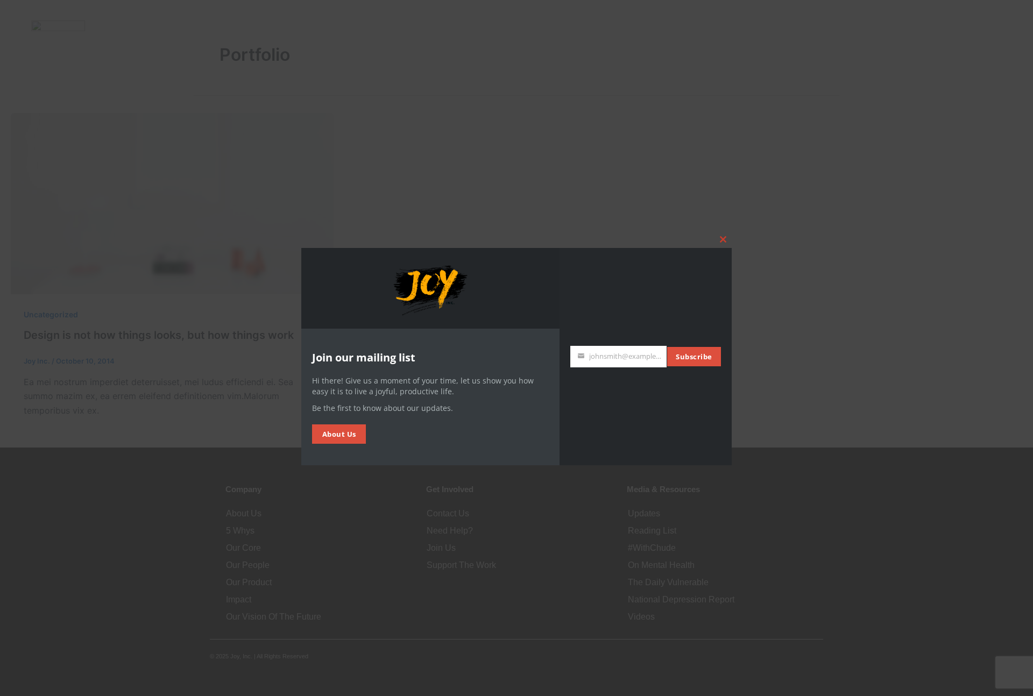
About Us (339, 434)
